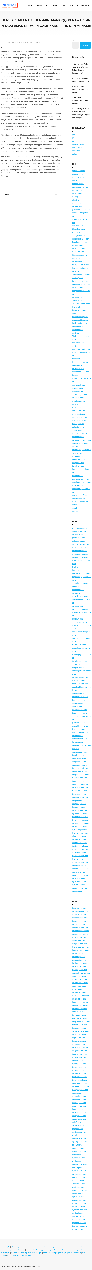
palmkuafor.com (78, 538)
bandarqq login (78, 144)
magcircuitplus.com (80, 875)
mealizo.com (77, 586)
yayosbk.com (77, 388)
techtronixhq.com (79, 908)
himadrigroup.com (79, 255)
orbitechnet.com (78, 1194)
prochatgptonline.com (80, 239)
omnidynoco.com (79, 1200)
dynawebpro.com (79, 1171)
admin (14, 42)
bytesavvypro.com (79, 830)
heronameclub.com (80, 732)
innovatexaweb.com (80, 928)
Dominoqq (24, 42)
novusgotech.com (79, 1151)
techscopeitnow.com (80, 878)
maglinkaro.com (78, 1060)
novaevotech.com (79, 999)
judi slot (75, 135)
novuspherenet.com (80, 1190)
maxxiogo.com (78, 1148)
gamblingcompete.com (81, 210)
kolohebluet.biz (78, 398)
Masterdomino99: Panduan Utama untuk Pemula (80, 89)
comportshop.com (79, 456)
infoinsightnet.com (79, 963)
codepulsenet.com (79, 1096)
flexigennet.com (78, 729)
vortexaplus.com (78, 1184)
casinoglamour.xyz (79, 417)
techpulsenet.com (79, 1028)
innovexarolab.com (79, 843)
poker (74, 154)
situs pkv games (17, 1247)
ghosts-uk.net (77, 200)
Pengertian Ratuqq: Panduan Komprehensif (80, 79)
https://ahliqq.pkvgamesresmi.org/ (19, 1255)
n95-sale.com (77, 226)
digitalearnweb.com (80, 531)
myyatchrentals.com (80, 609)
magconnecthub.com (80, 1083)
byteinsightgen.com (80, 833)
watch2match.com (79, 433)
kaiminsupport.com (79, 547)
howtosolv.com (78, 369)
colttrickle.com (78, 177)
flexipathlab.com (78, 1177)
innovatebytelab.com (80, 950)
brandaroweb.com (79, 1226)
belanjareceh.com (79, 551)
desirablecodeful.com (80, 726)
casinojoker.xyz (78, 424)
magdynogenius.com (80, 771)
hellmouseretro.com (80, 697)
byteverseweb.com (79, 1080)
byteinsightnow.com (80, 859)
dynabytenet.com (79, 1064)
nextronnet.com (78, 1155)
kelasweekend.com (80, 502)
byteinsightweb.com (80, 768)
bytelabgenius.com (79, 794)
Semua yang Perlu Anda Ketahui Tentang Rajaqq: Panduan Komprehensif (80, 68)
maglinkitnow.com (79, 765)
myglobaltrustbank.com (81, 440)
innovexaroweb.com (80, 1054)
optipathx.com (77, 1129)
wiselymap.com (78, 236)
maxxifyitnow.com (79, 1119)
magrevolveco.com (79, 865)
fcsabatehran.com (79, 700)
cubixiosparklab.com (80, 996)
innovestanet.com (79, 1138)
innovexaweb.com (79, 1164)
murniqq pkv (30, 1250)
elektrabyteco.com (79, 1018)
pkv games (36, 42)
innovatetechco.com (80, 797)
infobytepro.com (78, 953)
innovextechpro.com (80, 781)
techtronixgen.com (79, 778)
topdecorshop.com (79, 459)
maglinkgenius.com (80, 1005)
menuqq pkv (5, 1247)
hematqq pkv (41, 1250)
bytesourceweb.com (80, 856)
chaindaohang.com (80, 317)
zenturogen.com (78, 1161)
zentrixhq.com (77, 1135)
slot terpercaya (64, 1247)
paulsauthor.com (78, 723)
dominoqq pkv (52, 1247)
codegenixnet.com (79, 852)
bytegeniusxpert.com (80, 947)
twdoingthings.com (79, 713)
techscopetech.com (80, 1048)
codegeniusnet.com (80, 960)
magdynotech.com (79, 1099)
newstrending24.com (80, 495)
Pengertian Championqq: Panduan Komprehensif (80, 100)
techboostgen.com (79, 918)
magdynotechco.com (80, 931)
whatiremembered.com (81, 304)
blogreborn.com (78, 229)
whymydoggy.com (79, 528)
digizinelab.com (78, 1038)
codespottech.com (79, 752)
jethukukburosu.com (80, 661)
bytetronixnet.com (79, 882)
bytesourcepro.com (79, 1067)
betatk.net (76, 505)
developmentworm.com (81, 482)
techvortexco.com (79, 937)
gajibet (3, 1255)
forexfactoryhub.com (80, 242)
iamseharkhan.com (79, 570)
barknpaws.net (78, 590)
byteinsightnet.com (79, 970)
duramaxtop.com (78, 706)
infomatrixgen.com (79, 839)
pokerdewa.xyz (78, 427)
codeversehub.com (79, 1077)
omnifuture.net (78, 184)
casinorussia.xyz (78, 411)
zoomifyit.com (77, 1229)
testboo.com (77, 375)
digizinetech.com (79, 836)
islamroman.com (78, 258)
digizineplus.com (79, 1106)
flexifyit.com (77, 1145)
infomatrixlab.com (79, 1073)
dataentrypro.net (78, 541)
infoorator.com (77, 330)
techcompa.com (78, 249)
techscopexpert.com (80, 787)
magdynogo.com (78, 891)
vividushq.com (78, 1181)
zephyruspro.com (79, 1125)
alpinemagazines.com (81, 274)
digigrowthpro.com (79, 174)
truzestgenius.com (79, 1025)
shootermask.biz (78, 401)
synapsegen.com (79, 1174)
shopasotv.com (78, 463)
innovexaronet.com (79, 986)
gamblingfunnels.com (80, 187)
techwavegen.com (79, 826)
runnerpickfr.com (78, 180)
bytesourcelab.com (79, 1112)
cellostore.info (77, 593)
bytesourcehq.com (79, 966)
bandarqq (76, 151)
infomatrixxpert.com (80, 983)
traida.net (76, 359)
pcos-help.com (78, 190)
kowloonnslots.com (80, 268)
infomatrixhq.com (79, 992)
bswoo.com (76, 511)
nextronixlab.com (79, 1132)
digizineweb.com (79, 976)
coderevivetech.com (80, 862)
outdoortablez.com (79, 739)
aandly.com (76, 508)
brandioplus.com (78, 1168)
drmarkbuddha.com (80, 320)
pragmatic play (78, 147)
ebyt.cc (75, 313)
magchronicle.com (79, 758)
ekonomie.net (77, 476)
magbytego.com (78, 957)
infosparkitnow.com (80, 934)
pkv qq (73, 1247)
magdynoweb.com (79, 1051)
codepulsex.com (78, 1044)
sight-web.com (78, 252)
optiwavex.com (78, 1197)
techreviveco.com (79, 1057)
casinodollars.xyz (79, 420)
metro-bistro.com (78, 365)
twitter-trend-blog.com (80, 281)
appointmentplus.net (80, 479)
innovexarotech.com (80, 869)
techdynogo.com (78, 755)
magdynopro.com (79, 801)
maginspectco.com (79, 888)
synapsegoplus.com (80, 1090)
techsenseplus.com (80, 820)
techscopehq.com (79, 1103)
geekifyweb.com (78, 940)
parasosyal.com (78, 680)
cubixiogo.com (78, 1187)
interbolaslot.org (78, 534)
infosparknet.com (79, 1116)
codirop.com (77, 197)
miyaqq (84, 1253)
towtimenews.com (79, 645)
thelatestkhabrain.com (81, 573)
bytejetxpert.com (78, 885)
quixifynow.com (78, 1122)
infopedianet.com (79, 1093)
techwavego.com (79, 1041)
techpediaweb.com (79, 791)
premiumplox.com (79, 385)
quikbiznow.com (78, 1216)
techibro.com (77, 271)
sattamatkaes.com (79, 622)
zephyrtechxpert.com (80, 1031)
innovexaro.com (78, 1109)
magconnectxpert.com (81, 1022)
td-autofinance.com (79, 261)
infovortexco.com (79, 1035)
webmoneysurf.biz (79, 395)
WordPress (36, 1266)
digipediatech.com (79, 762)
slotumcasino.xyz (79, 414)
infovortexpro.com (79, 872)
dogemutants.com (79, 703)
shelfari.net (76, 407)
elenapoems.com (79, 693)
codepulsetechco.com (81, 973)
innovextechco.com (80, 1002)
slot (45, 1247)
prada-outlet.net (78, 171)
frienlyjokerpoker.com (80, 265)
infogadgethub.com (80, 911)
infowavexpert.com (79, 810)
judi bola (80, 1247)
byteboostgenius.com (80, 1086)
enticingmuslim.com (80, 684)
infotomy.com (77, 742)
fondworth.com (78, 567)
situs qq (39, 1247)
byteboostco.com (79, 1015)
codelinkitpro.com (79, 914)
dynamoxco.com (78, 1158)
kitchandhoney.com (80, 362)
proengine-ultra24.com (81, 349)
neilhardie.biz (77, 391)
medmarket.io (77, 736)
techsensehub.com (79, 921)
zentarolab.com (78, 1213)
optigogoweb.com (79, 1223)
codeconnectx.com (79, 979)
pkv (73, 138)
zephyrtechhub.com (80, 1203)
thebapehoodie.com (80, 677)
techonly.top (77, 206)
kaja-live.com (77, 245)
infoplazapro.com (79, 804)
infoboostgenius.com (80, 823)
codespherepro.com (80, 849)
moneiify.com (77, 606)
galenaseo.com (78, 437)
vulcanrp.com (77, 278)
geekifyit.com (77, 619)
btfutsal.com (77, 193)
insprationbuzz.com (80, 557)
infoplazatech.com (79, 944)
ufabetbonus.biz (78, 498)
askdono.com (77, 203)
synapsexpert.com (79, 1210)
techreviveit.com (78, 807)
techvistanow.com (79, 989)
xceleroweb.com (78, 1219)
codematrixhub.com (80, 817)
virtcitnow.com (77, 232)
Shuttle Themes (17, 1266)
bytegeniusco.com (79, 814)
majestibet (77, 1253)
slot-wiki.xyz (77, 430)
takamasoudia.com (79, 710)
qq (73, 141)
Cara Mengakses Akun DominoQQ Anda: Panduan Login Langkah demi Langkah (81, 113)
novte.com (76, 333)
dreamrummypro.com (80, 544)
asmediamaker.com (80, 596)
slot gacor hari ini (53, 1250)
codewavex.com (78, 1012)
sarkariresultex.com (80, 583)
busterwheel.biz (78, 404)
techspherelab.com (79, 1070)
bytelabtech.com (78, 924)
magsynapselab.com (80, 775)
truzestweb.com (78, 1206)
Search (75, 40)
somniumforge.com (79, 664)
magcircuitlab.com (79, 1009)
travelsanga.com (78, 466)
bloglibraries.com (79, 668)
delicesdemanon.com (80, 372)
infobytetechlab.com (80, 846)
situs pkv (10, 1250)
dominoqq (21, 1250)
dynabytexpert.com (79, 1142)
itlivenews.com (78, 485)
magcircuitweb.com (80, 784)
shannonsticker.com (80, 554)
